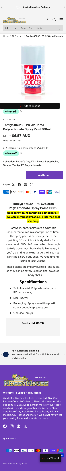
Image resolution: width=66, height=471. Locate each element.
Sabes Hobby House (18, 463)
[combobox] (33, 28)
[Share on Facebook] (19, 185)
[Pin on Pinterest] (25, 185)
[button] (54, 19)
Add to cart (44, 174)
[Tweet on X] (13, 185)
